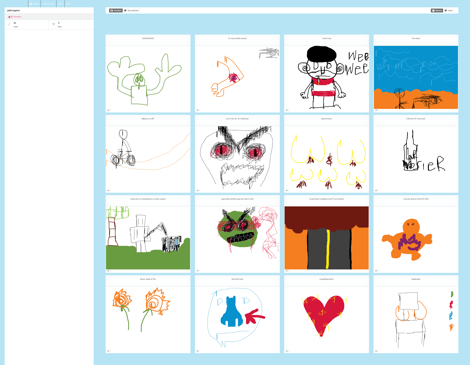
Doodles (117, 10)
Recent (439, 10)
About (68, 3)
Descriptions (133, 10)
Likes (450, 10)
